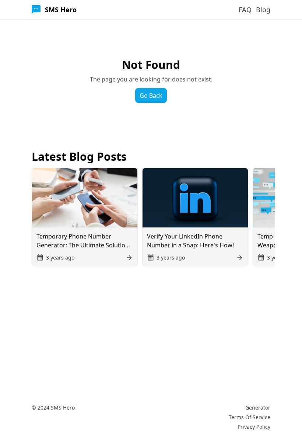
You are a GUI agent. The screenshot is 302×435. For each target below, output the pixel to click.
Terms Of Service (249, 417)
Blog (263, 9)
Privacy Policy (254, 426)
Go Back (151, 95)
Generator (257, 407)
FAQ (245, 9)
